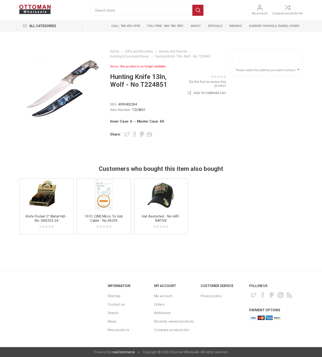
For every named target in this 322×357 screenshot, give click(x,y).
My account (260, 13)
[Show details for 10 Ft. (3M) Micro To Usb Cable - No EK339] (103, 195)
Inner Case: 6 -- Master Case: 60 (137, 121)
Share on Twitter (127, 134)
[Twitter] (253, 295)
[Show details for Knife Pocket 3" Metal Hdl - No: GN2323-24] (46, 195)
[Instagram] (280, 295)
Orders (159, 304)
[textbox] (141, 10)
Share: (115, 134)
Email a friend (149, 134)
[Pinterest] (271, 295)
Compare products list (287, 13)
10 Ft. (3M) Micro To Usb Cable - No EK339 (104, 218)
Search (197, 10)
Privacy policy (211, 296)
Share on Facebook (134, 134)
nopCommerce (123, 352)
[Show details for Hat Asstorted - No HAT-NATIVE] (161, 195)
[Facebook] (262, 295)
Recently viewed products (174, 321)
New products (118, 330)
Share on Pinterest (142, 134)
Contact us (116, 304)
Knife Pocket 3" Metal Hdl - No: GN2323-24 (46, 218)
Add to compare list (210, 93)
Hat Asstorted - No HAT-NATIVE (161, 218)
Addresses (162, 313)
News (112, 321)
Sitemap (114, 296)
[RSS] (289, 295)
